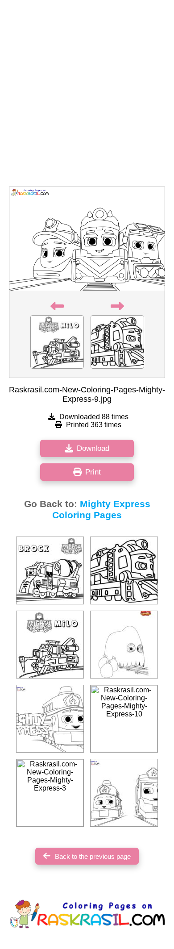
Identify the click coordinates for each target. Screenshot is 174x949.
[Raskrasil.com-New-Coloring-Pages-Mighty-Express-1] (50, 719)
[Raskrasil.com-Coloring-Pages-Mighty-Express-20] (50, 570)
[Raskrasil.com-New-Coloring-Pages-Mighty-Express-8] (124, 793)
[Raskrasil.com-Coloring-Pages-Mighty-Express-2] (50, 644)
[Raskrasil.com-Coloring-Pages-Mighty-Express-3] (124, 570)
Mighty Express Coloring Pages (101, 509)
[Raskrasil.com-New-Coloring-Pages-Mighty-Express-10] (124, 719)
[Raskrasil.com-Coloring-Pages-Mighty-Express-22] (124, 644)
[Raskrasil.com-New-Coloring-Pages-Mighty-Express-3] (50, 793)
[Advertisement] (87, 96)
